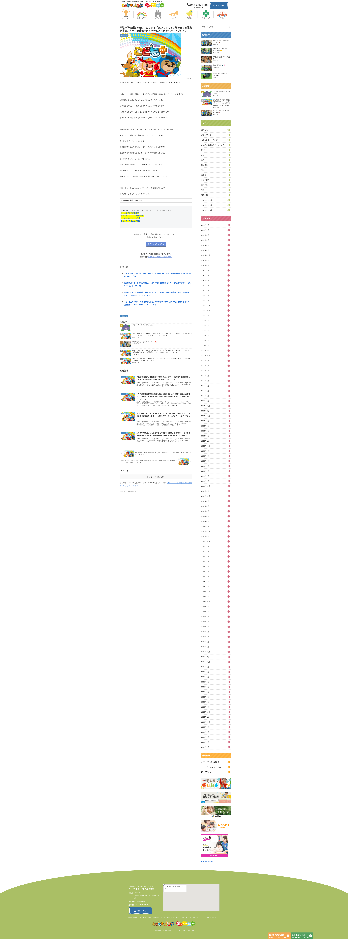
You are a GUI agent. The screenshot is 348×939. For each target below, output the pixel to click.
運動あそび (124, 316)
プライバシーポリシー (199, 918)
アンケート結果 (180, 918)
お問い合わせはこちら (156, 244)
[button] (229, 27)
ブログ (163, 918)
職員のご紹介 (170, 918)
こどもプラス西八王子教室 (130, 221)
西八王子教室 (206, 772)
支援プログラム (147, 918)
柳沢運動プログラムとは (134, 918)
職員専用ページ (208, 861)
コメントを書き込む (156, 477)
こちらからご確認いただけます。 (160, 257)
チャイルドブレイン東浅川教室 (132, 216)
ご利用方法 (156, 918)
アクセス (188, 918)
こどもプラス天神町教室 (130, 213)
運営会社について (211, 918)
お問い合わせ (220, 5)
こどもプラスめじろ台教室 (130, 218)
